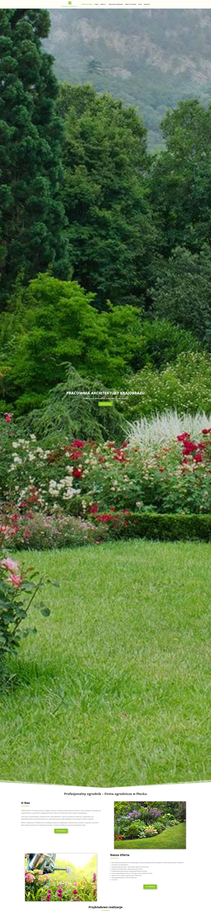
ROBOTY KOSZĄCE (130, 4)
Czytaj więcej (61, 831)
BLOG (140, 4)
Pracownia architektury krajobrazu (105, 393)
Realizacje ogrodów (116, 4)
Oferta (102, 4)
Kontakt (147, 4)
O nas (96, 4)
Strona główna (86, 4)
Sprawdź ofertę (105, 404)
